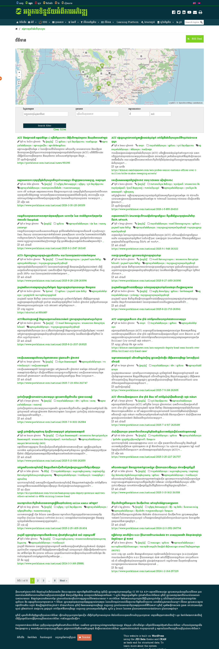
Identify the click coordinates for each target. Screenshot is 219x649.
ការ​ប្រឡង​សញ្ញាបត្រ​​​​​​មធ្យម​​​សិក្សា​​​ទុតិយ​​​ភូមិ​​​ (171, 227)
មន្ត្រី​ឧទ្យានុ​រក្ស (129, 192)
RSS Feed (196, 39)
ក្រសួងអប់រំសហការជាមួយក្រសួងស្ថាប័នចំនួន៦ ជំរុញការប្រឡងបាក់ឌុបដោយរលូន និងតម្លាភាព (56, 287)
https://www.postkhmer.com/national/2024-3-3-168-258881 (50, 564)
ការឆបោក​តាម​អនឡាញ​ (71, 188)
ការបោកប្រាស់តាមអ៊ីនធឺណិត (51, 188)
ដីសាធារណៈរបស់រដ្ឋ (191, 507)
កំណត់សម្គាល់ (46, 637)
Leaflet (172, 102)
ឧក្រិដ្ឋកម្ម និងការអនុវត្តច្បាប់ (66, 184)
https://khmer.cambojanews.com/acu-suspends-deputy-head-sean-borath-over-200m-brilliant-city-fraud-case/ (155, 349)
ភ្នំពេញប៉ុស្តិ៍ (49, 142)
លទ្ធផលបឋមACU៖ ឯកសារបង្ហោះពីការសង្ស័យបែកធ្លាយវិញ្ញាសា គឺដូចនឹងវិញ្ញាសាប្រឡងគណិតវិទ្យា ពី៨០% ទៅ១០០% (153, 218)
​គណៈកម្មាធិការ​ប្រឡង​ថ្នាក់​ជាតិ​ (45, 295)
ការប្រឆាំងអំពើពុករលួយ (158, 145)
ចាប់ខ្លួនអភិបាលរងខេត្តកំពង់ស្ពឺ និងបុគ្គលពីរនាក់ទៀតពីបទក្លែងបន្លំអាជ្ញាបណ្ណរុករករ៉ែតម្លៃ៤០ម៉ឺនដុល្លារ (58, 467)
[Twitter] (179, 13)
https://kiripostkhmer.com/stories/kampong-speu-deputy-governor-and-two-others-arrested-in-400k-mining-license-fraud (61, 494)
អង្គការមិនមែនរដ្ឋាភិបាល (57, 145)
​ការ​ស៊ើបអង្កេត (147, 149)
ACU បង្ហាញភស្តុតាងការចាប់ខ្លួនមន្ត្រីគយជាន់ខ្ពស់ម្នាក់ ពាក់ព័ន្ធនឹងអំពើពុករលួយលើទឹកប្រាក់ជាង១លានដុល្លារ (154, 140)
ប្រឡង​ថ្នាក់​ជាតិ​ (29, 295)
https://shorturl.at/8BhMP (32, 313)
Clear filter (59, 129)
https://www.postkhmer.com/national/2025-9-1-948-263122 (144, 249)
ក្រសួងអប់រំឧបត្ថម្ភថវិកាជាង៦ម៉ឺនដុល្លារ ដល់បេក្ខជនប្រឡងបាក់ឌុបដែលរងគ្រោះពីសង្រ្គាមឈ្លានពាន (152, 287)
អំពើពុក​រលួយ (135, 149)
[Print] (200, 13)
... (85, 156)
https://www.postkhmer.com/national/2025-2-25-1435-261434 (52, 528)
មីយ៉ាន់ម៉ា (49, 3)
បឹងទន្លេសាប (151, 439)
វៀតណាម (68, 3)
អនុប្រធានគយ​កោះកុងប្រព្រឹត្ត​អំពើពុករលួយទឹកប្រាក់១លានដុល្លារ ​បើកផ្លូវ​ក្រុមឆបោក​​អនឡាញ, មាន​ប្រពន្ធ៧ (61, 180)
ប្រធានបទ (59, 22)
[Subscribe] (195, 13)
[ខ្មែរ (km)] (199, 3)
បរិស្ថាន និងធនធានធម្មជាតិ (67, 362)
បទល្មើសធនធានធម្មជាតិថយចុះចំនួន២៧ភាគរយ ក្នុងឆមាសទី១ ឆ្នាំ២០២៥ (48, 358)
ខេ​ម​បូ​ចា (141, 145)
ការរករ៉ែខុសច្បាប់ (84, 475)
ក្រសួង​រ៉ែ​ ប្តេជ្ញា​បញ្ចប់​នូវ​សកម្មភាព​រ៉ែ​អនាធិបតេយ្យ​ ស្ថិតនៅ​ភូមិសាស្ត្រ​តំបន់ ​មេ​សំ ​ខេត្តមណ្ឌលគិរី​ (56, 535)
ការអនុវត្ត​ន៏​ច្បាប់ (97, 475)
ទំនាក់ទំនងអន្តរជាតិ (186, 291)
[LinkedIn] (184, 13)
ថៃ (58, 3)
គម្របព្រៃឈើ (178, 184)
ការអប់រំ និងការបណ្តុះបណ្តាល (179, 224)
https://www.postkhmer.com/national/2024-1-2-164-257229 (144, 571)
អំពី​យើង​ (20, 637)
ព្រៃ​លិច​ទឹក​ (116, 439)
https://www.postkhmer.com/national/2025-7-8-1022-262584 (51, 422)
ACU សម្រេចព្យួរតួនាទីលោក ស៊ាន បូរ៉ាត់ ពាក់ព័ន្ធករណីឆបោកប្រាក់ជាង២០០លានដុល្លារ (148, 319)
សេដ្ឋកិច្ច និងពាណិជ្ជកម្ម (161, 291)
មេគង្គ (21, 3)
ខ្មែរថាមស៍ (49, 291)
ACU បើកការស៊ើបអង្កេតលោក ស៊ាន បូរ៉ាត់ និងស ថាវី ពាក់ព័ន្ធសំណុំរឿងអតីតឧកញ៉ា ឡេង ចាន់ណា (154, 397)
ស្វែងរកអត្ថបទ (28, 109)
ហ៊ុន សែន (93, 224)
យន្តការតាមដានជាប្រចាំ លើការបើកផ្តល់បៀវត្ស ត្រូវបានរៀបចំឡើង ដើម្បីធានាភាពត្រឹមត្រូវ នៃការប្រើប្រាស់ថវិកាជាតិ (155, 360)
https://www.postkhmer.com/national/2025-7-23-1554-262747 (52, 383)
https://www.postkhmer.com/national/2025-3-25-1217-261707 (146, 457)
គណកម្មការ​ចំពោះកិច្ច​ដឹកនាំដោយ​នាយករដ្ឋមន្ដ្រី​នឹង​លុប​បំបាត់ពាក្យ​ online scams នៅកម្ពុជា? (57, 503)
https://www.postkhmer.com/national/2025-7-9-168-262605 (144, 390)
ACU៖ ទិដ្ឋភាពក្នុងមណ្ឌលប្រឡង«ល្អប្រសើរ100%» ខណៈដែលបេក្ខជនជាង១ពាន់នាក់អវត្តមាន (56, 256)
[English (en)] (194, 3)
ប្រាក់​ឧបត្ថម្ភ (135, 295)
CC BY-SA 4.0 (139, 592)
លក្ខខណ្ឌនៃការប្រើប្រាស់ (65, 637)
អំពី (32, 22)
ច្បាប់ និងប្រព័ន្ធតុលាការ (76, 142)
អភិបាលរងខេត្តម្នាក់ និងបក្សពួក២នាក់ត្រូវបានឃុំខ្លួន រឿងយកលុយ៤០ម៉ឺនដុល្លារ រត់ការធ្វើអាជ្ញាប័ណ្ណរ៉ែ (153, 467)
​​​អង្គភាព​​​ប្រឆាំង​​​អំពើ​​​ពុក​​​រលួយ (33, 29)
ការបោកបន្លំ (38, 405)
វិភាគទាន (86, 637)
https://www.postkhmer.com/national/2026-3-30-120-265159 (51, 205)
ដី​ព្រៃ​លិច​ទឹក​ (140, 511)
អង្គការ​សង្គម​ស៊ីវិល (40, 145)
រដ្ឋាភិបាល (62, 142)
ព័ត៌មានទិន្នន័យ (89, 22)
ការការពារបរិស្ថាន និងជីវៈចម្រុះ (161, 184)
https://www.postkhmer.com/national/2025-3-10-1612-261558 (145, 493)
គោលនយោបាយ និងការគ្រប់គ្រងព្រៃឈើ (46, 439)
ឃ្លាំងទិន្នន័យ (165, 22)
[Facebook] (173, 13)
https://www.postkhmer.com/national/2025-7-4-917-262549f (145, 425)
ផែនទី (73, 22)
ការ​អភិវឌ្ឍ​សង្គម (91, 142)
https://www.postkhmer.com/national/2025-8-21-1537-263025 (52, 344)
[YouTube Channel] (189, 13)
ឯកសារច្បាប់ (149, 22)
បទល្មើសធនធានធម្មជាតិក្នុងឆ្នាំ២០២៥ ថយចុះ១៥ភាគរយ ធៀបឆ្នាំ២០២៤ (142, 180)
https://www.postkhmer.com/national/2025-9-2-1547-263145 (51, 248)
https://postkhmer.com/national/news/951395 (43, 163)
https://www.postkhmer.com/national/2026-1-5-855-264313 (144, 209)
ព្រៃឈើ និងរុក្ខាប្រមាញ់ (135, 188)
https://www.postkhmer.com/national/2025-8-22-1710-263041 (146, 309)
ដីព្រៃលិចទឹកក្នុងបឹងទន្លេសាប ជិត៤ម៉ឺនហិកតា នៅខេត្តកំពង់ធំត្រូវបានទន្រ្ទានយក (144, 503)
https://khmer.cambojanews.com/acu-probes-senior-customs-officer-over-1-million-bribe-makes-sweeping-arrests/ (154, 172)
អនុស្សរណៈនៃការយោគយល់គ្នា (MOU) (31, 443)
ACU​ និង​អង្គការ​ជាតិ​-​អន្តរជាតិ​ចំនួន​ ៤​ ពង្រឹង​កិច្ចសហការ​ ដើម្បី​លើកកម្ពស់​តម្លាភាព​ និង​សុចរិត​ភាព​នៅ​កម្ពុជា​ (62, 138)
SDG (45, 22)
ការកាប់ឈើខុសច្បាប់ (152, 188)
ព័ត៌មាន (108, 22)
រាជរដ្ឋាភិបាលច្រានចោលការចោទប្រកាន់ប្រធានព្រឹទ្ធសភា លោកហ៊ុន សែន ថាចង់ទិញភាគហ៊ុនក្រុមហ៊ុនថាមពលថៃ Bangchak (59, 218)
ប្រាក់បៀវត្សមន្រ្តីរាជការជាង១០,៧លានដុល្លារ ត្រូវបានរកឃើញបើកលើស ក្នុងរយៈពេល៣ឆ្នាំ (54, 397)
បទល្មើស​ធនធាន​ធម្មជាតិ (40, 365)
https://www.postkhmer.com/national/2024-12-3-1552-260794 (146, 528)
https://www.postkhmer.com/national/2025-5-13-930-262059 (51, 461)
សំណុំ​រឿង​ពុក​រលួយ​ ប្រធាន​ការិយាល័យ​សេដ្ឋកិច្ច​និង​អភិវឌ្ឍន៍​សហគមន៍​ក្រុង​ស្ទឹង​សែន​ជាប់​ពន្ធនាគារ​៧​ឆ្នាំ (153, 432)
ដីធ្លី (170, 507)
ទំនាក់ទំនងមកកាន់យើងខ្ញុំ (191, 615)
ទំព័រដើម (22, 22)
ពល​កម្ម (92, 401)
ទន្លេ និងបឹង (178, 507)
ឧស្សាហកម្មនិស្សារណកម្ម (81, 471)
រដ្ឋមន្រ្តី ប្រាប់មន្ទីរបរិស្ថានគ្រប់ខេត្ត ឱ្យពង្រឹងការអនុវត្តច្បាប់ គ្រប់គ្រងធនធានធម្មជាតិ (50, 432)
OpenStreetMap (185, 102)
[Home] (16, 29)
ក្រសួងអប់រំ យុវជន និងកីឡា (121, 227)
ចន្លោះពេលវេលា (134, 109)
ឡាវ (39, 3)
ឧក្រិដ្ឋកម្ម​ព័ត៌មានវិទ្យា (24, 511)
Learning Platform (128, 22)
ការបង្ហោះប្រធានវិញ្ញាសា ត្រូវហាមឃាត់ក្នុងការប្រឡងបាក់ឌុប (136, 256)
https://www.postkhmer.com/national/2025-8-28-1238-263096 (52, 281)
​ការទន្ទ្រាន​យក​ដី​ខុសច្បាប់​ (154, 511)
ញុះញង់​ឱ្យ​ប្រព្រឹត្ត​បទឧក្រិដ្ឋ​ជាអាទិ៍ (133, 439)
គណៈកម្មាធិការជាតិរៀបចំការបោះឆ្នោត (124, 546)
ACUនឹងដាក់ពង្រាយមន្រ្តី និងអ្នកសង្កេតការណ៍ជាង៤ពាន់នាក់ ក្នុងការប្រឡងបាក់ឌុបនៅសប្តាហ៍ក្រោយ (59, 319)
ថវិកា (172, 365)
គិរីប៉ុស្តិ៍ (46, 471)
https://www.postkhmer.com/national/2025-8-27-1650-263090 (146, 281)
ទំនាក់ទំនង (32, 637)
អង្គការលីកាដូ (22, 479)
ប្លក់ (180, 22)
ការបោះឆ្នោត (155, 543)
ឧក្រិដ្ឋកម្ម (82, 184)
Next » (63, 581)
